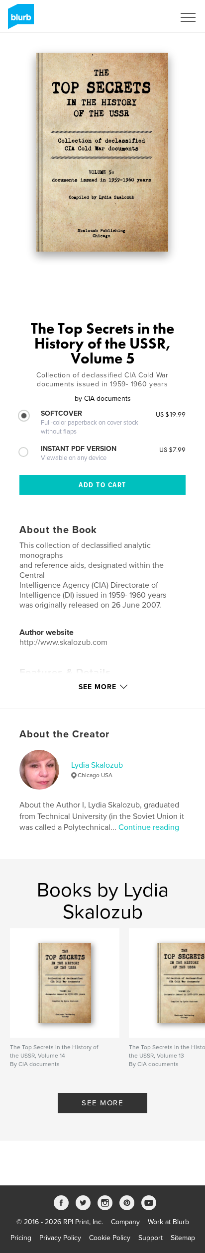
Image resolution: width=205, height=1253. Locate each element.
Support (150, 1238)
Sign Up (149, 17)
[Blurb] (19, 20)
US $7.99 (172, 449)
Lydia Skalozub (97, 765)
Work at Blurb (168, 1222)
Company (125, 1222)
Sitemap (183, 1238)
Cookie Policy (109, 1238)
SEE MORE (102, 1102)
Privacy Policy (60, 1238)
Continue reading (148, 827)
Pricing (20, 1238)
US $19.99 (171, 414)
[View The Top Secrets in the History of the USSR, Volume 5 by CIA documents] (102, 152)
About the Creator (64, 734)
